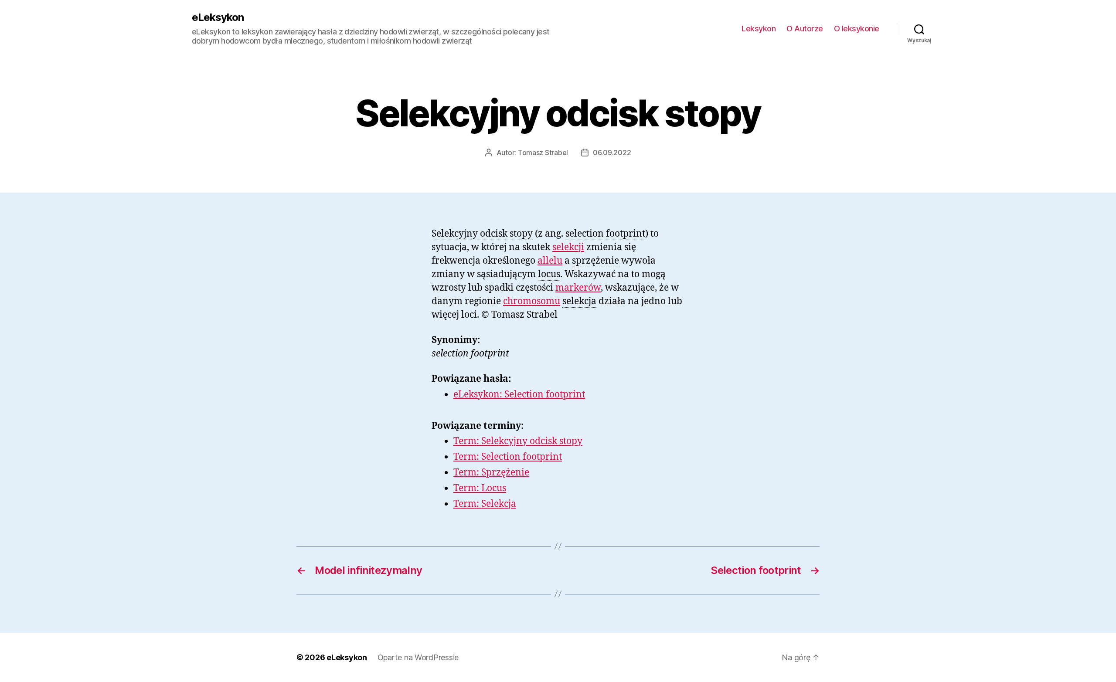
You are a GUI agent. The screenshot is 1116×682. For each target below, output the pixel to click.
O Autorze (804, 28)
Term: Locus (479, 488)
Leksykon (759, 28)
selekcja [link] (579, 301)
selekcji (568, 247)
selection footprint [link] (605, 234)
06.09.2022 (612, 152)
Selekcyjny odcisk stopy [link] (482, 234)
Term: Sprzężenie (491, 472)
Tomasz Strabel (543, 152)
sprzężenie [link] (595, 261)
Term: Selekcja (484, 504)
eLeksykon (218, 17)
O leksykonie (856, 28)
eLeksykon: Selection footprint (519, 394)
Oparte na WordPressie (418, 657)
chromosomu (531, 301)
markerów (578, 288)
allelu (550, 261)
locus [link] (549, 274)
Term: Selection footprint (507, 457)
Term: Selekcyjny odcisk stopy (517, 441)
